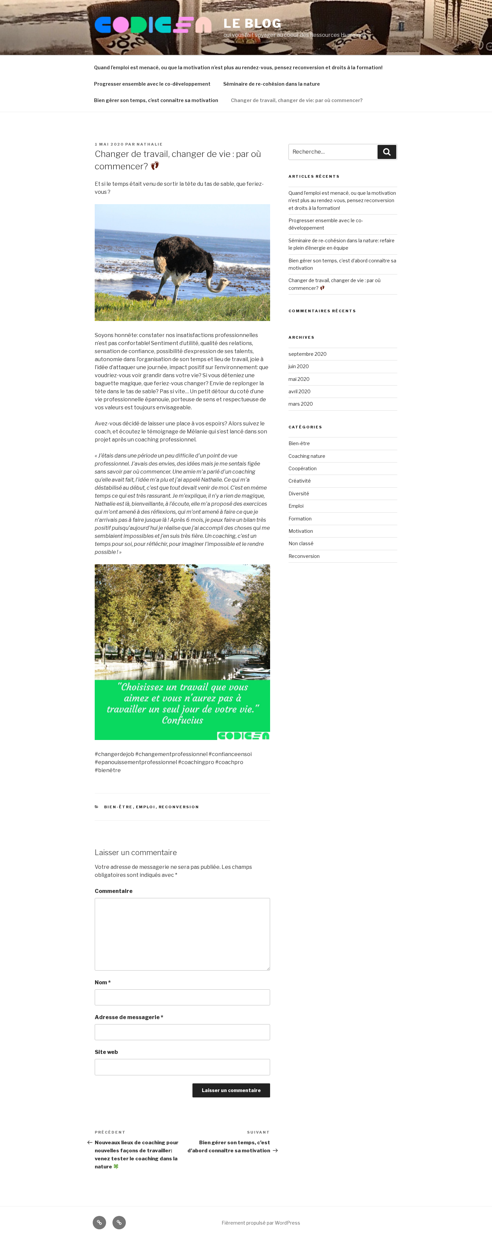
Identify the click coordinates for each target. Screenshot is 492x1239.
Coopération (303, 468)
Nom (103, 982)
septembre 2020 (308, 354)
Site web (106, 1052)
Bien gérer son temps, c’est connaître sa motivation (156, 100)
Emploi (146, 807)
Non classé (301, 543)
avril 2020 (300, 391)
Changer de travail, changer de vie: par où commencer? (296, 100)
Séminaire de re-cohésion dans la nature (271, 84)
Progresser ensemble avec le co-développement (152, 84)
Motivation (301, 531)
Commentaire (114, 891)
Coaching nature (307, 456)
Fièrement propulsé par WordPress (261, 1223)
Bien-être (118, 807)
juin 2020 (299, 366)
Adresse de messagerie (129, 1017)
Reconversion (179, 807)
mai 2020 (299, 379)
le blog (253, 23)
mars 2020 (301, 404)
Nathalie (150, 144)
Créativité (300, 481)
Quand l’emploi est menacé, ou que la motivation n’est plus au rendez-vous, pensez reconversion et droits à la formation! (238, 67)
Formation (300, 518)
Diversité (299, 493)
